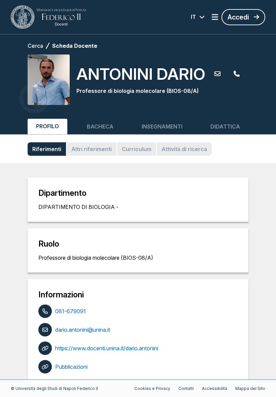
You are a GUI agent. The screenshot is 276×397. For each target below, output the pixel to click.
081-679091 (70, 311)
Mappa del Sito (250, 388)
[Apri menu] (215, 17)
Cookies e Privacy (152, 388)
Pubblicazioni (71, 366)
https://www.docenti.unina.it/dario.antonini (106, 348)
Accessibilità (214, 388)
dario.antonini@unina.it (82, 329)
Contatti (186, 388)
